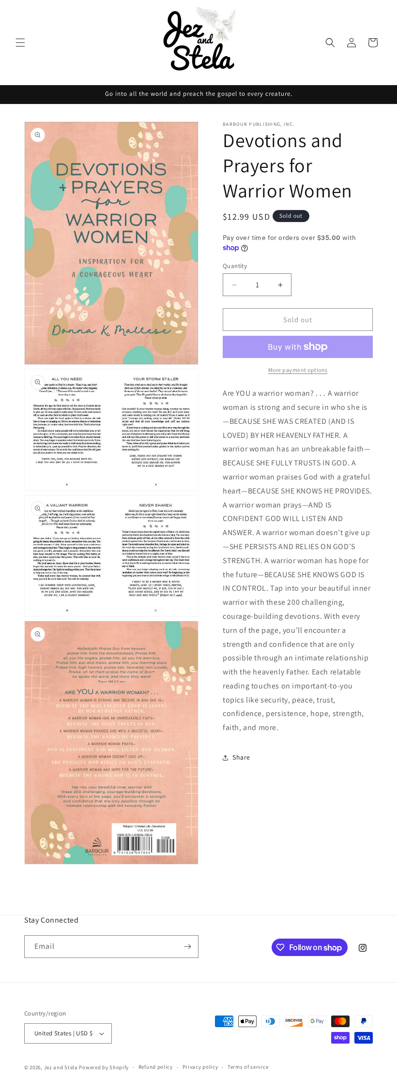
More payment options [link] (298, 370)
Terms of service (248, 1066)
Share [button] (241, 757)
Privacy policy (200, 1066)
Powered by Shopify (104, 1067)
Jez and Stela (61, 1067)
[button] (20, 42)
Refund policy (155, 1066)
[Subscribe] (187, 946)
